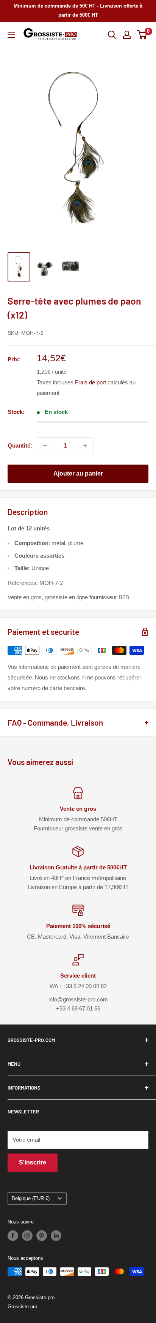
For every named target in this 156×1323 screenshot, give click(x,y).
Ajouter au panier (78, 473)
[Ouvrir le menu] (11, 35)
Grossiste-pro (22, 1306)
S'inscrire (32, 1162)
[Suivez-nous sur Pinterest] (41, 1235)
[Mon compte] (127, 35)
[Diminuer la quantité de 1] (45, 446)
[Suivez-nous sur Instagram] (27, 1235)
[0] (142, 34)
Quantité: (20, 445)
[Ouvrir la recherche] (112, 35)
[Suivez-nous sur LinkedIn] (56, 1235)
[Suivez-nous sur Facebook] (13, 1235)
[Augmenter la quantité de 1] (85, 446)
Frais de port (90, 382)
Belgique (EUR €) (31, 1198)
